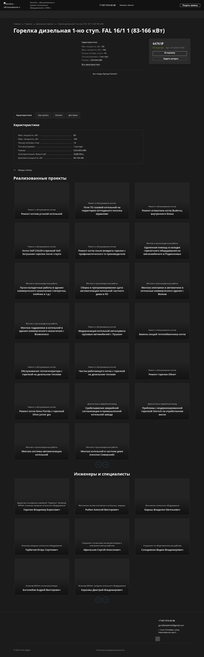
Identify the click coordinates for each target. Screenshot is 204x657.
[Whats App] (157, 639)
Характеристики (24, 115)
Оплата (58, 115)
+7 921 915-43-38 (107, 5)
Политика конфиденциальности (110, 650)
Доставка (73, 115)
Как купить (43, 115)
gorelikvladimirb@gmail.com (171, 625)
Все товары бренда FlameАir (105, 74)
